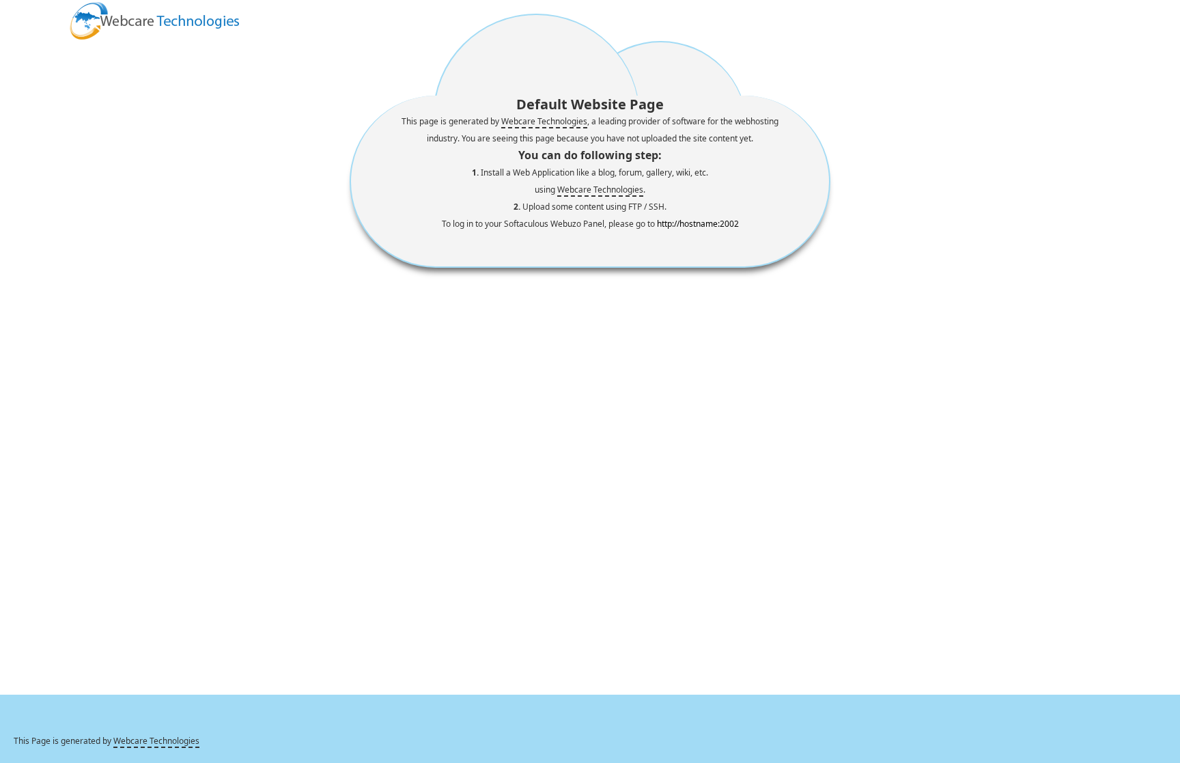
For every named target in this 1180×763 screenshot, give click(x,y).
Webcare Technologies (544, 121)
